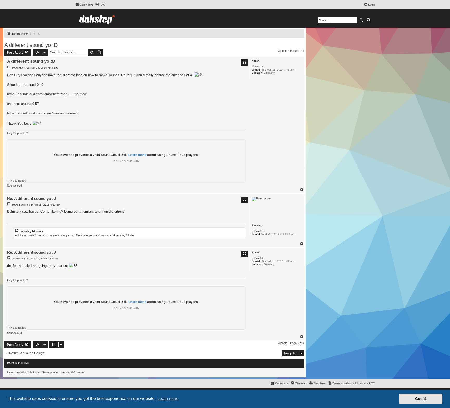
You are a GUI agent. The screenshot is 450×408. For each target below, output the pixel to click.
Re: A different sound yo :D (31, 198)
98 (261, 231)
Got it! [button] (420, 399)
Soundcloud (14, 185)
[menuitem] (100, 5)
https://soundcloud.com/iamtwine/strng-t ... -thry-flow (46, 94)
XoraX (256, 60)
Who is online (18, 363)
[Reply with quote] (244, 62)
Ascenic (257, 225)
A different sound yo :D (31, 45)
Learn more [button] (167, 398)
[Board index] (97, 18)
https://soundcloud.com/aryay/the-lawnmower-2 (42, 113)
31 (261, 66)
